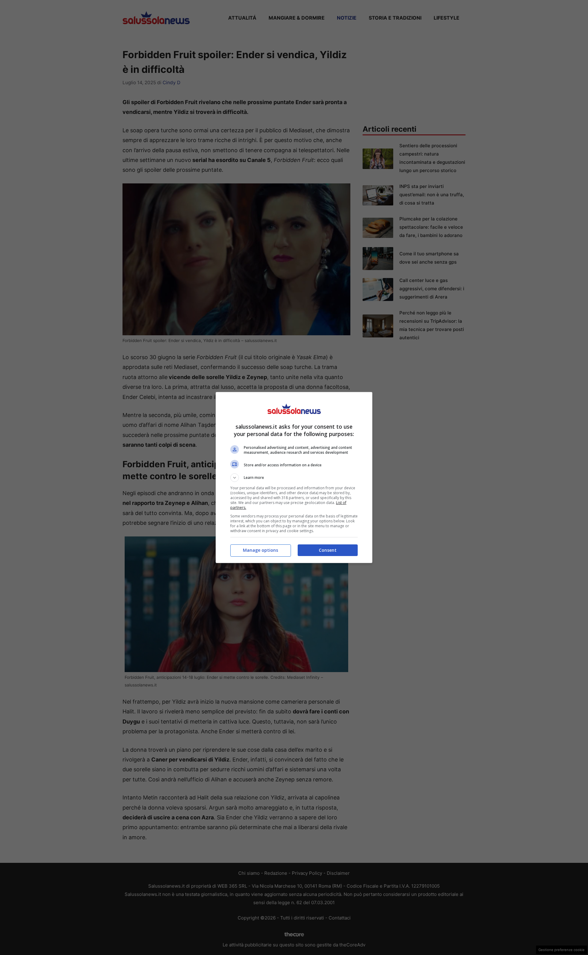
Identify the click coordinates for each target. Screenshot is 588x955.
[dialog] (294, 477)
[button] (294, 477)
